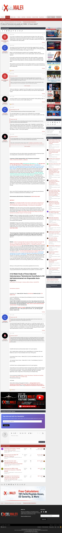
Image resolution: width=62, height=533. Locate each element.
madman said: (13, 119)
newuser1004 (52, 279)
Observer (56, 279)
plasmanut (53, 280)
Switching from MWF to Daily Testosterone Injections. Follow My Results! (12, 470)
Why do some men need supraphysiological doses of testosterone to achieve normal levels (13, 462)
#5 (44, 107)
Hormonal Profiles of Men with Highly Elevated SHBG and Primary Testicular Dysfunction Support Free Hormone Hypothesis (54, 192)
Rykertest (48, 280)
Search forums (8, 19)
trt (22, 25)
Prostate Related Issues (53, 156)
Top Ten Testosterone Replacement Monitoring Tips (54, 225)
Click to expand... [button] (27, 85)
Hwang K (24, 282)
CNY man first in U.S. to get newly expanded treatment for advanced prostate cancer (54, 151)
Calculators (29, 17)
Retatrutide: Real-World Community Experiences (54, 218)
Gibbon (48, 279)
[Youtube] (46, 512)
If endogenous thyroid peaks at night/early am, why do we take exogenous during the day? (11, 477)
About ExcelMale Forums (26, 516)
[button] (4, 17)
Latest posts (50, 138)
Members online (51, 277)
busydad (5, 451)
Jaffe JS (28, 282)
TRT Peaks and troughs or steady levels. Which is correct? (12, 449)
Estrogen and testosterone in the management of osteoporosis (55, 260)
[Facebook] (41, 512)
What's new (13, 17)
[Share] (43, 34)
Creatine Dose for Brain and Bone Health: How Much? (54, 232)
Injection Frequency (18, 25)
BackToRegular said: (14, 109)
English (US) (4, 527)
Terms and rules (45, 527)
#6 (44, 134)
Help (55, 527)
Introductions (51, 167)
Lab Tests (23, 17)
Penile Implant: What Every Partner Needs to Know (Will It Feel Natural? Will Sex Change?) (54, 141)
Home (2, 17)
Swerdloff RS (36, 282)
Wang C (31, 282)
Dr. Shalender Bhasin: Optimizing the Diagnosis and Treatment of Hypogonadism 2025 (54, 181)
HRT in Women (51, 243)
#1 (44, 34)
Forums (7, 17)
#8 (44, 333)
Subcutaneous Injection (14, 288)
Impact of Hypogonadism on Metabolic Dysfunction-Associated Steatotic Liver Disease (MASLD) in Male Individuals (55, 171)
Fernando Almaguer (39, 449)
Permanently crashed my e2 (54, 245)
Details (46, 530)
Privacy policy (51, 527)
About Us (51, 524)
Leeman (41, 469)
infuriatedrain (6, 472)
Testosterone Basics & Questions (54, 229)
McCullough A (19, 282)
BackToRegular (4, 25)
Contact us (39, 527)
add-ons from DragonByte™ (28, 530)
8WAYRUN (36, 531)
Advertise (60, 524)
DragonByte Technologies (41, 530)
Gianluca (5, 464)
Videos (18, 17)
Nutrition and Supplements (54, 236)
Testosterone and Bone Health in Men (53, 252)
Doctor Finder (35, 17)
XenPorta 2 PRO (26, 531)
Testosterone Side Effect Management (53, 249)
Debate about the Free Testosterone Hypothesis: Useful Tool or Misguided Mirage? (54, 203)
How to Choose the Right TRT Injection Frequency (11, 455)
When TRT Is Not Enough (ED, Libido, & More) (54, 147)
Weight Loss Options (52, 222)
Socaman (56, 280)
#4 (44, 96)
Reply (44, 42)
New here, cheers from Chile (55, 163)
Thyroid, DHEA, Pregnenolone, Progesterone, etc (13, 481)
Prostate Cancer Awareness (54, 158)
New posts (2, 19)
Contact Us (56, 524)
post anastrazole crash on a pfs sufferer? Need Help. (54, 212)
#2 (44, 45)
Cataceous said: (13, 76)
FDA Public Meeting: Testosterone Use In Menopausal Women (53, 239)
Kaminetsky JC (13, 282)
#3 (44, 73)
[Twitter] (43, 512)
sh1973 (41, 461)
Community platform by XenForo (31, 529)
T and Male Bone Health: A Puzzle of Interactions (54, 268)
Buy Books (41, 17)
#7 (44, 314)
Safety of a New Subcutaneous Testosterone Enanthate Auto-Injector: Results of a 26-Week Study (26, 376)
